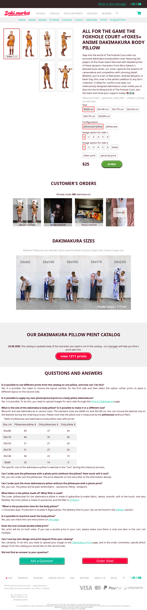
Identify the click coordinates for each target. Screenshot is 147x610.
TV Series (54, 19)
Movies (43, 19)
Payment (23, 578)
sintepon (74, 500)
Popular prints (73, 13)
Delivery (92, 13)
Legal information (40, 585)
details (46, 588)
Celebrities (91, 19)
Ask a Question (42, 561)
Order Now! (105, 561)
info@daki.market (20, 600)
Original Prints (118, 19)
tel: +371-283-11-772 (19, 595)
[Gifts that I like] (124, 578)
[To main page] (17, 14)
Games (32, 19)
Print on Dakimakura (102, 401)
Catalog (55, 13)
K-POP (103, 19)
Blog (114, 578)
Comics (79, 19)
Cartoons (67, 19)
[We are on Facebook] (134, 4)
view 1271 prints (73, 356)
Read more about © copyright (73, 609)
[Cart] (139, 13)
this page (54, 519)
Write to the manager (112, 4)
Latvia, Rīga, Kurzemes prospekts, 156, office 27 (23, 588)
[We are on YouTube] (139, 4)
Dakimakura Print (82, 542)
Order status (56, 578)
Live (10, 578)
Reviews (106, 13)
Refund (84, 578)
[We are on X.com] (131, 4)
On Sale (40, 13)
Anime (22, 19)
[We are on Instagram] (136, 4)
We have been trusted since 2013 (17, 585)
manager (113, 346)
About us (100, 578)
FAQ (72, 578)
